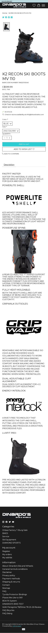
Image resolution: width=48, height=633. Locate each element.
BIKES (5, 533)
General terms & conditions (14, 569)
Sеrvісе (5, 536)
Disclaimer (7, 572)
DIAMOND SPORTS (11, 543)
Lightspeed (16, 626)
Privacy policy (8, 575)
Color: (5, 119)
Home (4, 13)
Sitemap (6, 588)
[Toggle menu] (43, 5)
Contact (6, 585)
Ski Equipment (9, 540)
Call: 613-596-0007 (7, 1)
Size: (4, 127)
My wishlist (7, 558)
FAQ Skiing (7, 613)
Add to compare (11, 154)
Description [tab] (9, 165)
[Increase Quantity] (9, 137)
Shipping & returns (11, 582)
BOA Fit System (9, 601)
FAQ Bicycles (8, 610)
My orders (7, 554)
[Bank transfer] (23, 629)
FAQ (4, 591)
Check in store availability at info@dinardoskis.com (24, 114)
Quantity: (6, 134)
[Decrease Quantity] (4, 137)
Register (6, 551)
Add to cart (24, 144)
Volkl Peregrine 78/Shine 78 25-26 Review (21, 607)
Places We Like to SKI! (12, 598)
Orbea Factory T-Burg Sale (14, 530)
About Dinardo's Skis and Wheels (17, 566)
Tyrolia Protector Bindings (14, 594)
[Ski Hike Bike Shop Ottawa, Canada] (14, 5)
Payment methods (11, 579)
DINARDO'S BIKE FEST (13, 604)
